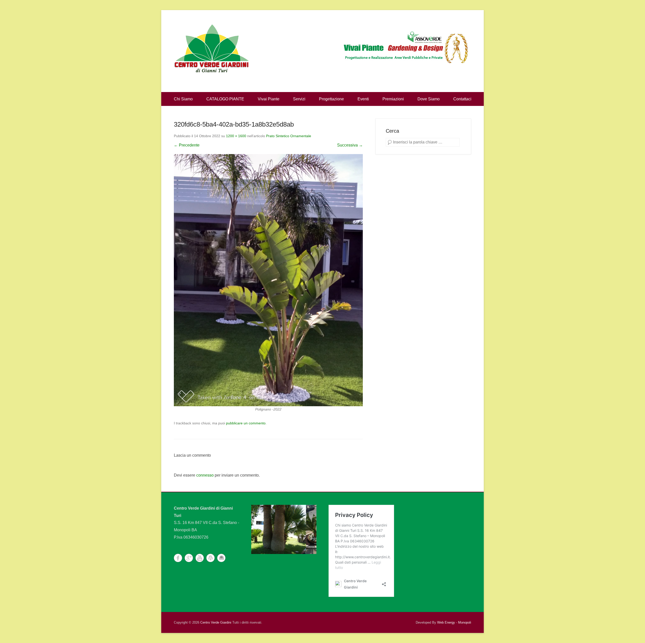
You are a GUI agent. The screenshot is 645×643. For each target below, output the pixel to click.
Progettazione (331, 99)
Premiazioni (393, 99)
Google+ (189, 558)
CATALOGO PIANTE (225, 99)
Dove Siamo (428, 99)
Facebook (178, 558)
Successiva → (350, 145)
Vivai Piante (268, 99)
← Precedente (187, 145)
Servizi (299, 99)
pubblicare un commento (246, 423)
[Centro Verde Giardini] (211, 48)
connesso (205, 475)
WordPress (210, 558)
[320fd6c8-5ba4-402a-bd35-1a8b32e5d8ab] (268, 280)
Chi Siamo (183, 99)
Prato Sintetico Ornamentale (288, 136)
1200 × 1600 (236, 136)
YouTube (200, 558)
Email (221, 558)
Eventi (363, 99)
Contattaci (462, 99)
